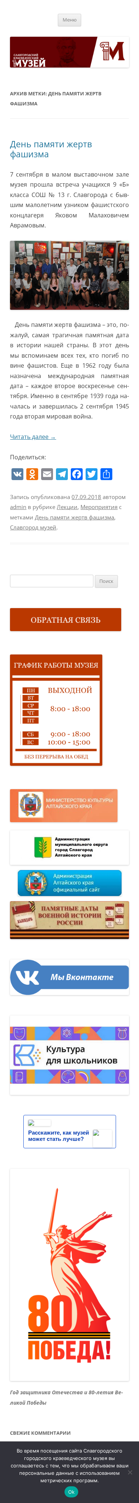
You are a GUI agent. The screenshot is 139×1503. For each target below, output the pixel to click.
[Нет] (129, 1472)
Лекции (67, 507)
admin (18, 507)
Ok (71, 1492)
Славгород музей (33, 527)
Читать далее (33, 437)
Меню (70, 20)
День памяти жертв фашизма (51, 149)
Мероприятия (99, 507)
